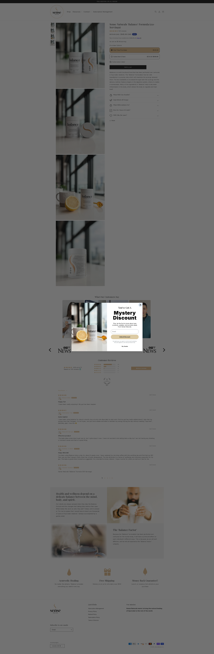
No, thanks (125, 346)
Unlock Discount (124, 337)
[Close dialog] (140, 304)
